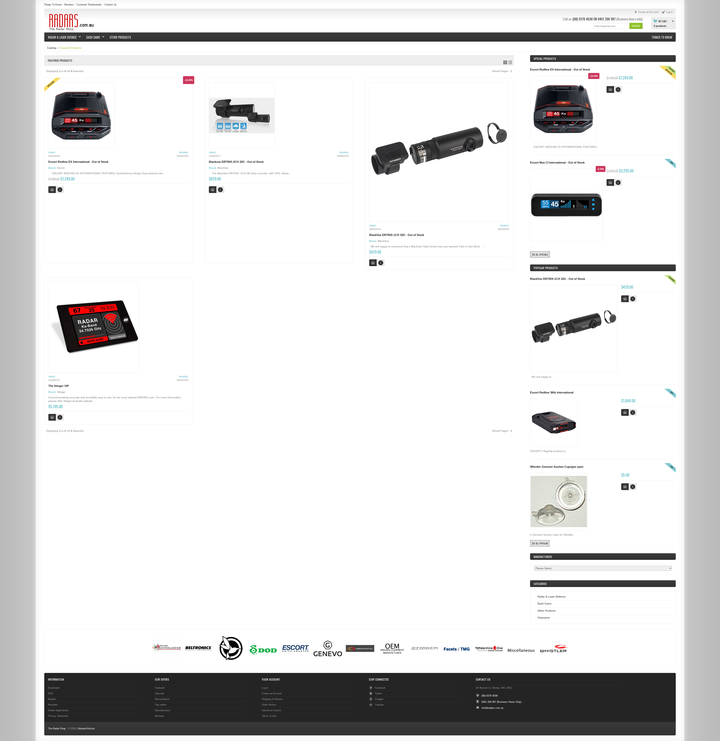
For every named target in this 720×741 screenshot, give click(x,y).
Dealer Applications (58, 710)
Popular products (546, 268)
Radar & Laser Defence (60, 37)
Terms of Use (269, 716)
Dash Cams (91, 37)
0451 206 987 (607, 19)
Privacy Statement (58, 716)
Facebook (380, 687)
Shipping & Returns (272, 699)
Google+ (379, 699)
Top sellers (161, 704)
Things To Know (52, 4)
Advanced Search (271, 710)
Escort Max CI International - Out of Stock (557, 162)
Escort (60, 167)
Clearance (544, 617)
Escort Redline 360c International (551, 392)
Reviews (69, 4)
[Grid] (505, 62)
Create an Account (272, 693)
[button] (635, 26)
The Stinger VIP (58, 385)
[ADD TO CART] (625, 298)
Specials (159, 693)
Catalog (51, 47)
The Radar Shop (57, 728)
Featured (159, 687)
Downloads (54, 687)
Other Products (120, 37)
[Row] (510, 62)
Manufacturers (162, 710)
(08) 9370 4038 (583, 19)
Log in (265, 687)
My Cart (662, 21)
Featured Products (70, 47)
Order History (269, 704)
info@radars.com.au (492, 707)
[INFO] (633, 298)
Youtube (379, 704)
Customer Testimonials (88, 4)
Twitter (378, 693)
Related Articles (86, 728)
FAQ (50, 693)
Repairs (52, 699)
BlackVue (223, 167)
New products (162, 699)
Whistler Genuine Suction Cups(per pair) (556, 466)
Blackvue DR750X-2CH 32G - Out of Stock (236, 161)
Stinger (61, 391)
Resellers (53, 704)
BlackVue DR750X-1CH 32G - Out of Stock (396, 234)
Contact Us (110, 4)
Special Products (545, 58)
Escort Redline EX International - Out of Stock (78, 161)
